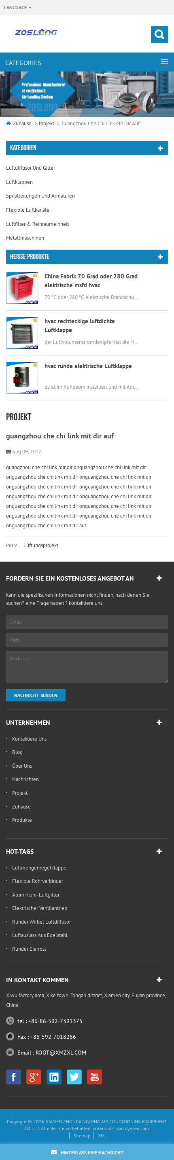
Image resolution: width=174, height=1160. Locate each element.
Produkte (22, 820)
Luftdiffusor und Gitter (30, 167)
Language (15, 7)
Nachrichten (25, 779)
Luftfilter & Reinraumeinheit (37, 224)
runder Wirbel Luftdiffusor (41, 921)
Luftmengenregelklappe (39, 867)
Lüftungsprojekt (40, 545)
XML (102, 1136)
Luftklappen (19, 182)
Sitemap (82, 1136)
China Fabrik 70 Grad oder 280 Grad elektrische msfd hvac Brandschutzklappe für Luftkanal (91, 281)
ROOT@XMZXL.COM (61, 1052)
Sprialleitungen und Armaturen (40, 195)
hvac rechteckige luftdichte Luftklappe (80, 325)
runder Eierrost (29, 948)
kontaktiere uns (29, 738)
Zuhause (22, 123)
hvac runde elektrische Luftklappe (88, 366)
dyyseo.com (137, 1128)
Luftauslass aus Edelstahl (40, 935)
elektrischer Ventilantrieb (39, 908)
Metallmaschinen (25, 237)
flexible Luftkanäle (27, 209)
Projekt (46, 123)
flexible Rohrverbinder (37, 881)
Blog (17, 752)
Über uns (22, 765)
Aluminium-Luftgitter (35, 894)
